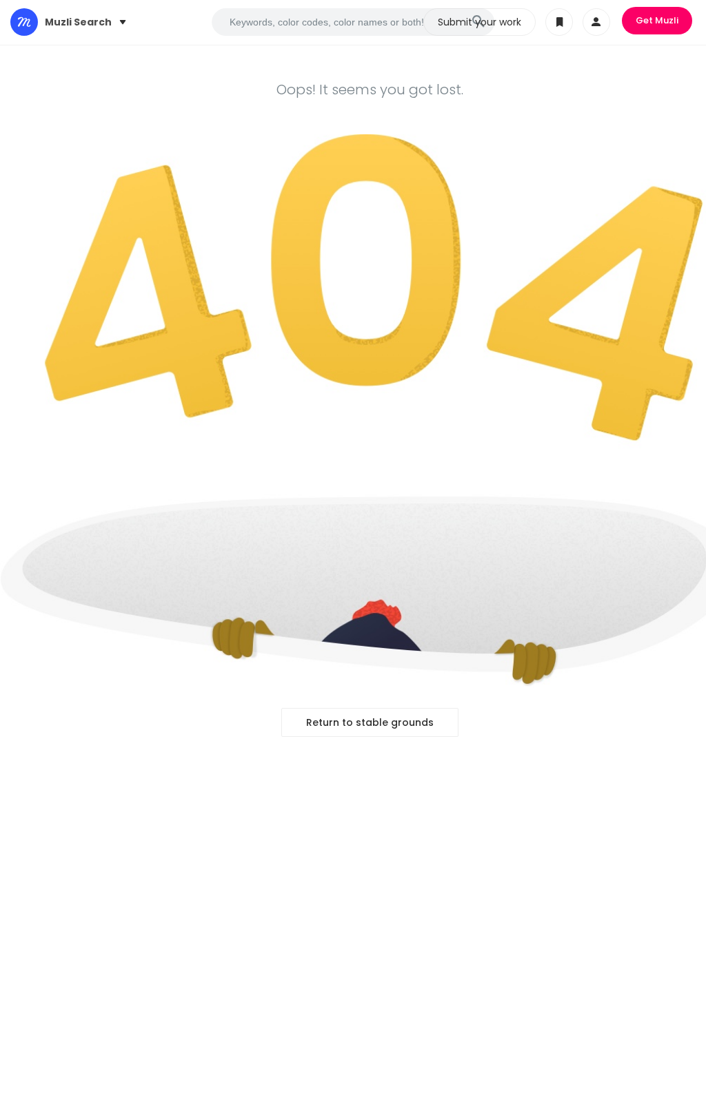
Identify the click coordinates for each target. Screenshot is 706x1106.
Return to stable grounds (370, 722)
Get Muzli (657, 20)
